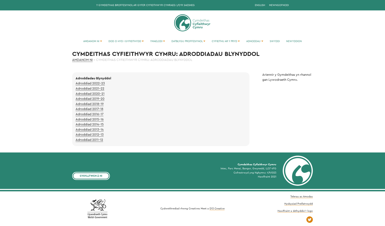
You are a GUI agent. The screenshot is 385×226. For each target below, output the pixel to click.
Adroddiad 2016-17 (89, 114)
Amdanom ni (82, 60)
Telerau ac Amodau (301, 196)
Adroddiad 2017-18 (89, 109)
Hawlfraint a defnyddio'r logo (295, 211)
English (260, 5)
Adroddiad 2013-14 (90, 129)
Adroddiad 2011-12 (89, 139)
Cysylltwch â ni (91, 176)
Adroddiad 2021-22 (90, 88)
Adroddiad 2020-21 (90, 93)
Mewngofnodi (279, 5)
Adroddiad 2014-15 (90, 124)
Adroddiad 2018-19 (90, 104)
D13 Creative (217, 208)
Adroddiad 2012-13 (90, 134)
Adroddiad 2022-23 (90, 83)
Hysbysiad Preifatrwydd (298, 204)
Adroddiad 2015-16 (90, 119)
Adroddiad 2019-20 (90, 98)
